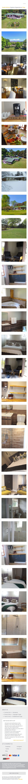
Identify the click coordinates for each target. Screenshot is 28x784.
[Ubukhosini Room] (14, 251)
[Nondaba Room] (14, 344)
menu (22, 4)
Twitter (7, 749)
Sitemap (20, 779)
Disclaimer (15, 712)
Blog (6, 751)
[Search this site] (19, 4)
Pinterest (19, 749)
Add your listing (14, 773)
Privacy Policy (7, 714)
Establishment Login (17, 716)
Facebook (7, 746)
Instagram (19, 746)
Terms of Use (7, 716)
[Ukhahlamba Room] (14, 461)
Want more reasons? (18, 740)
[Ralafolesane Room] (14, 578)
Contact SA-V (7, 712)
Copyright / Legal (17, 714)
